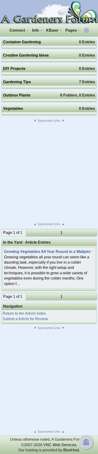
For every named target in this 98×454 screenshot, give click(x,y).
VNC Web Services (59, 445)
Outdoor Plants (16, 95)
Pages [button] (71, 30)
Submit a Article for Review (25, 319)
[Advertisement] (49, 172)
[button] (86, 30)
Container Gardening (22, 42)
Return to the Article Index (24, 313)
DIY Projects (14, 69)
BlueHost (71, 450)
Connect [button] (18, 30)
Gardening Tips (17, 82)
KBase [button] (52, 30)
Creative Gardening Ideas (26, 55)
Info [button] (36, 30)
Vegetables (13, 108)
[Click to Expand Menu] (86, 30)
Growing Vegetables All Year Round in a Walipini (47, 252)
